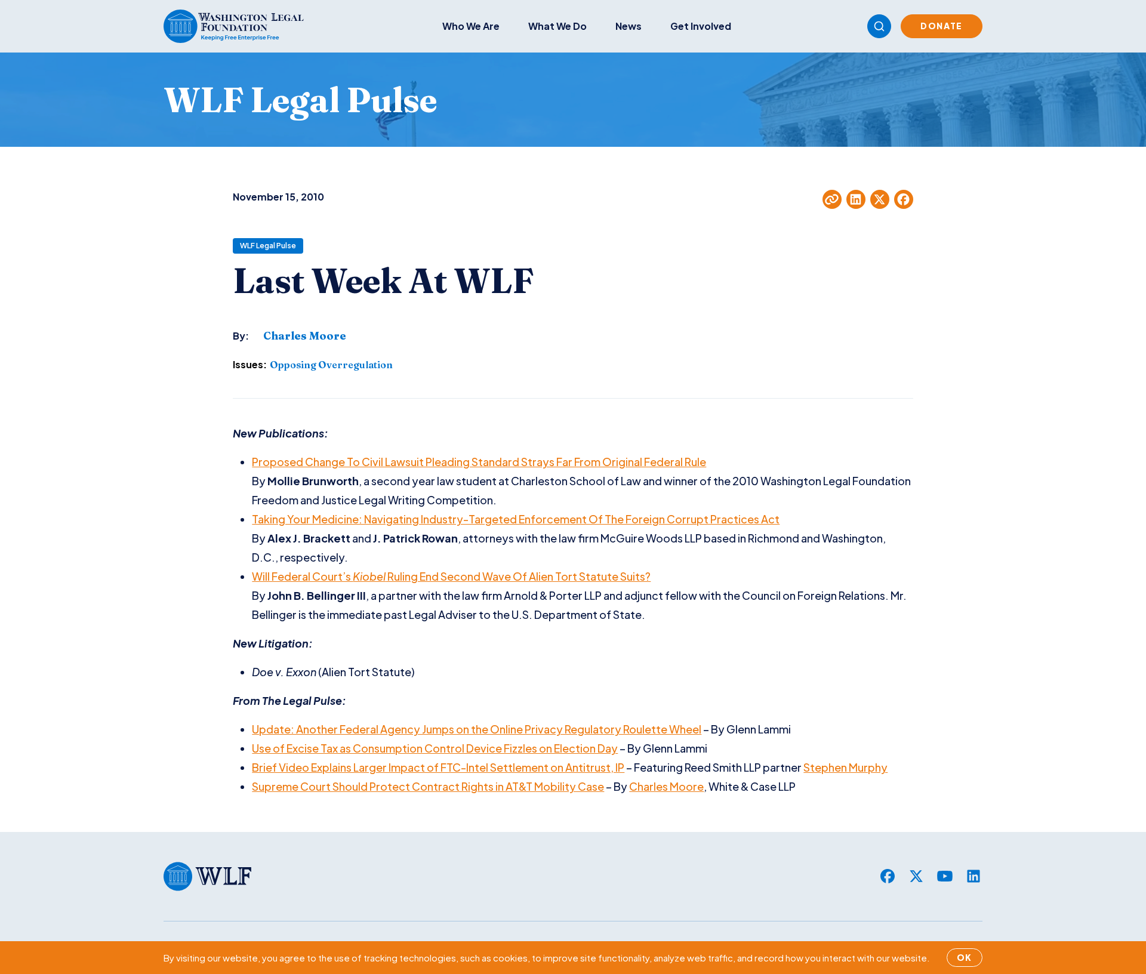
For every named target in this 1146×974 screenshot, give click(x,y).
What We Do (557, 26)
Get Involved (700, 26)
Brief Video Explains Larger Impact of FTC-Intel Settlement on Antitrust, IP (438, 767)
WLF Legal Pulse (268, 245)
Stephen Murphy (845, 767)
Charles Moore (666, 786)
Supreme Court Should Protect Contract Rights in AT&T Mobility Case (428, 786)
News (628, 26)
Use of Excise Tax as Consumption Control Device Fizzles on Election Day (435, 748)
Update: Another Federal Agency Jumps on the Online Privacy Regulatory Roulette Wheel (476, 729)
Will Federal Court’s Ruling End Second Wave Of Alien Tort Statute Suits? (451, 576)
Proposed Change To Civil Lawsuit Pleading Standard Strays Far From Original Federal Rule (479, 461)
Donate (941, 25)
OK (964, 957)
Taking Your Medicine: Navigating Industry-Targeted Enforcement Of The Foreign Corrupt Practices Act (516, 519)
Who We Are (471, 26)
